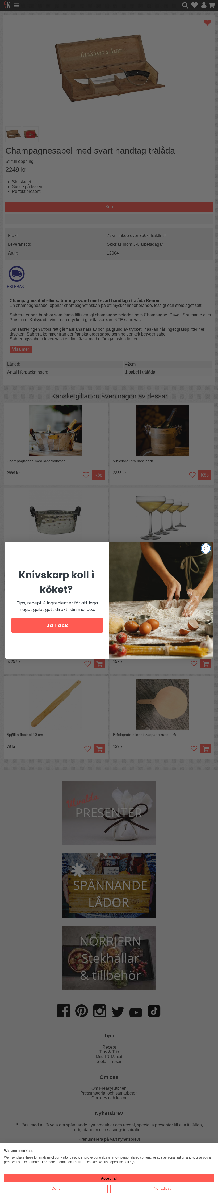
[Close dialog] (206, 548)
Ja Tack (57, 625)
